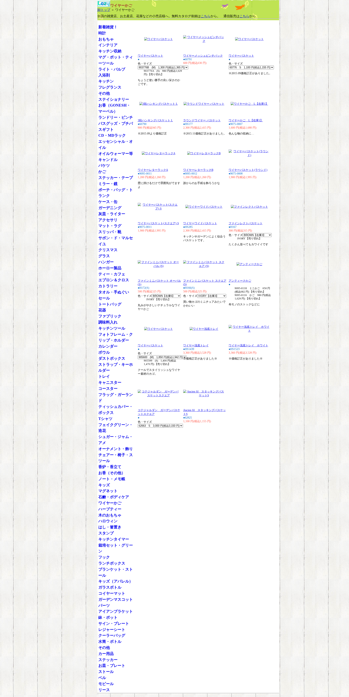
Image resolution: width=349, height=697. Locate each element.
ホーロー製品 (109, 268)
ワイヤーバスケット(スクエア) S (158, 223)
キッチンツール (111, 328)
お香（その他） (111, 473)
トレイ (104, 376)
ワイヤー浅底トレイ (196, 345)
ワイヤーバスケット (150, 55)
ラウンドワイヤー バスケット (202, 120)
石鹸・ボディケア (113, 497)
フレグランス (109, 87)
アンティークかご (240, 280)
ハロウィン (108, 521)
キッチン (106, 81)
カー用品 (106, 654)
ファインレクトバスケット (246, 223)
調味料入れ (108, 322)
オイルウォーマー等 (115, 153)
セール (104, 298)
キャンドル (108, 160)
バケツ (104, 165)
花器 (102, 310)
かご (102, 171)
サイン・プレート (113, 623)
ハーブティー (109, 509)
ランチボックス (111, 563)
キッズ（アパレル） (115, 581)
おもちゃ (106, 39)
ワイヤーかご (109, 503)
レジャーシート (111, 629)
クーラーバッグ (111, 635)
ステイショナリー (113, 99)
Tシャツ (105, 419)
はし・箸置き (109, 527)
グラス (104, 256)
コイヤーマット (111, 593)
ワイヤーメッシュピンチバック (203, 55)
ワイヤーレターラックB (198, 169)
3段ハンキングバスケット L (155, 120)
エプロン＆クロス (113, 280)
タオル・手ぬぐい (113, 292)
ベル (102, 678)
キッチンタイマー (113, 539)
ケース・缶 (108, 202)
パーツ (104, 605)
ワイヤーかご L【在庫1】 (246, 120)
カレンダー (108, 346)
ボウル (104, 352)
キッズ (104, 485)
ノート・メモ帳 (111, 479)
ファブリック (109, 316)
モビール (106, 684)
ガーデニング (109, 208)
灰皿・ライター (111, 214)
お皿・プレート (111, 665)
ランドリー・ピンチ (115, 117)
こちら (205, 16)
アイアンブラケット (115, 611)
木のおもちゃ (109, 515)
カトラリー (108, 286)
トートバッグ (109, 304)
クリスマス (108, 250)
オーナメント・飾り (115, 449)
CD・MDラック (112, 135)
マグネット (108, 491)
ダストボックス (111, 358)
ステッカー (108, 660)
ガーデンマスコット (115, 599)
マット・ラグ (109, 226)
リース (104, 690)
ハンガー (106, 262)
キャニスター (109, 382)
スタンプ (106, 533)
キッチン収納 (109, 51)
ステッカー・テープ (115, 178)
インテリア (108, 45)
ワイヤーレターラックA (153, 169)
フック (104, 557)
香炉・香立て (109, 467)
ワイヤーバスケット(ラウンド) (248, 169)
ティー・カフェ (111, 274)
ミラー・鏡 (108, 184)
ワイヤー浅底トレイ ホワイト (248, 345)
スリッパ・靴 (109, 232)
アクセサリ (108, 220)
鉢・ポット (108, 617)
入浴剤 (104, 75)
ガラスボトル (109, 587)
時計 (102, 33)
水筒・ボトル (109, 641)
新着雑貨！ (108, 27)
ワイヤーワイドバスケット (200, 223)
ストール (106, 672)
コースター (108, 388)
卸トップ (103, 10)
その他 (104, 93)
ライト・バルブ (111, 69)
